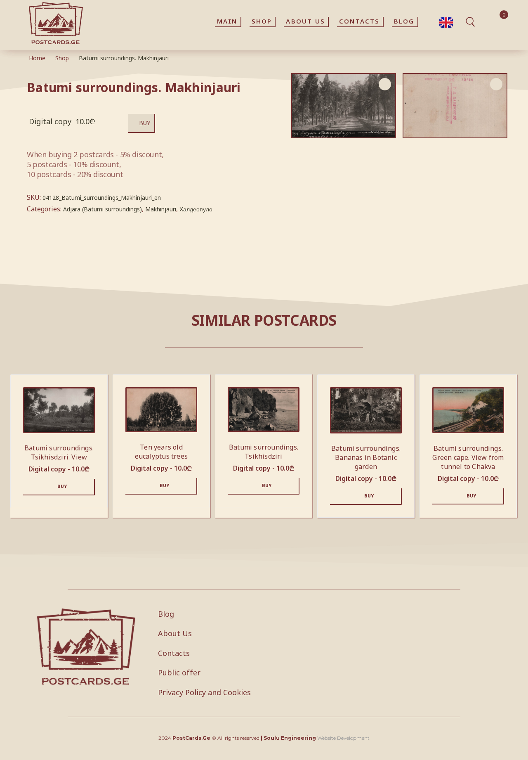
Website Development (343, 738)
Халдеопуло (195, 209)
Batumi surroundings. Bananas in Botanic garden (366, 457)
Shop (62, 58)
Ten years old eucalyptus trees (161, 452)
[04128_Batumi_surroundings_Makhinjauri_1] (455, 105)
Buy (144, 123)
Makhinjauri (160, 209)
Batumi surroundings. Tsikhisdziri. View (59, 452)
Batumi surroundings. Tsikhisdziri (263, 452)
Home (37, 58)
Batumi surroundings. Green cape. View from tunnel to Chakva (468, 457)
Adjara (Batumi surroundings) (102, 209)
